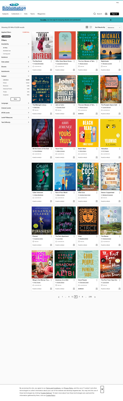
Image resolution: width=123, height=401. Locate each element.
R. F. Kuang (106, 151)
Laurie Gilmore (107, 107)
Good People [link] (82, 280)
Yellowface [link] (104, 149)
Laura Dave (106, 282)
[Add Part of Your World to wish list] (74, 201)
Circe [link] (79, 236)
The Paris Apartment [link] (62, 236)
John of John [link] (59, 105)
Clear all (26, 32)
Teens (32, 14)
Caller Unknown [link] (38, 192)
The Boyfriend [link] (37, 61)
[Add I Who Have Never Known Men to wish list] (74, 70)
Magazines (41, 14)
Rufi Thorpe (37, 282)
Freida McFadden (39, 63)
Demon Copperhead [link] (107, 192)
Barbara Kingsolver (108, 195)
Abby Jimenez (61, 151)
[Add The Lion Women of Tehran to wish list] (96, 70)
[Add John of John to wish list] (74, 114)
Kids (25, 14)
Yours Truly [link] (59, 149)
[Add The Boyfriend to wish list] (51, 70)
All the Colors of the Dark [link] (41, 149)
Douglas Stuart (61, 107)
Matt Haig (36, 107)
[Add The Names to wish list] (119, 245)
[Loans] (106, 14)
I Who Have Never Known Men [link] (64, 61)
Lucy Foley (60, 239)
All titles (5, 48)
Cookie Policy (50, 395)
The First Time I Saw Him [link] (109, 280)
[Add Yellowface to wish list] (119, 157)
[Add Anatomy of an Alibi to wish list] (74, 289)
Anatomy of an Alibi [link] (61, 280)
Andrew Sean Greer (85, 195)
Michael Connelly (107, 63)
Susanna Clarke (38, 239)
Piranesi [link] (35, 236)
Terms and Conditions (53, 388)
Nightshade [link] (105, 61)
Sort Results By (100, 27)
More (15, 99)
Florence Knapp (107, 239)
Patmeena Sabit (84, 282)
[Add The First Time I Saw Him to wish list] (119, 289)
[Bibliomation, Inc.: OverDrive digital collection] (14, 7)
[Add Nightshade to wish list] (119, 70)
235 (90, 297)
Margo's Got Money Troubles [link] (41, 280)
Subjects (5, 14)
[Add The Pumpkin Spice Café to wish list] (119, 114)
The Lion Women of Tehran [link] (87, 61)
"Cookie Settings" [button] (46, 393)
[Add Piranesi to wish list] (51, 245)
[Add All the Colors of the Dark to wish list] (51, 157)
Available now (7, 51)
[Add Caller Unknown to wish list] (51, 201)
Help (117, 2)
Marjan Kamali (84, 63)
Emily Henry (83, 151)
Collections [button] (15, 14)
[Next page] (95, 297)
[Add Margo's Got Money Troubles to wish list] (51, 289)
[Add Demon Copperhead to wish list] (119, 201)
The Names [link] (104, 236)
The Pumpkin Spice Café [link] (109, 105)
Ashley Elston (60, 282)
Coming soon (6, 54)
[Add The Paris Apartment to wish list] (74, 245)
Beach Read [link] (82, 149)
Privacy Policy (68, 388)
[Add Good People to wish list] (96, 289)
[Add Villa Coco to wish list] (96, 201)
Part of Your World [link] (61, 192)
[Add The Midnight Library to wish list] (51, 114)
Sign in (114, 14)
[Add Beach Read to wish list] (96, 157)
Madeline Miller (84, 239)
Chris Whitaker (38, 151)
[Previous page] (59, 297)
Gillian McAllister (38, 195)
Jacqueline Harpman (62, 63)
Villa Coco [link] (81, 192)
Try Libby (43, 20)
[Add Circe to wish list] (96, 245)
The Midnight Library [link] (39, 105)
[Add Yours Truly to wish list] (74, 157)
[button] (97, 14)
